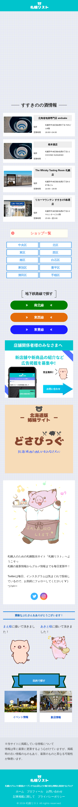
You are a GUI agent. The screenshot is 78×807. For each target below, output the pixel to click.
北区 (55, 245)
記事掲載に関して (24, 796)
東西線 (39, 317)
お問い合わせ (54, 791)
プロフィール (35, 791)
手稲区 (55, 275)
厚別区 (22, 267)
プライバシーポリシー (51, 796)
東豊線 (39, 329)
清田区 (22, 275)
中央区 (22, 245)
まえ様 (7, 626)
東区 (22, 252)
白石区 (55, 259)
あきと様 (46, 626)
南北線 (39, 305)
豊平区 (55, 267)
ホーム (20, 791)
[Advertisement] (39, 56)
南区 (22, 259)
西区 (55, 252)
